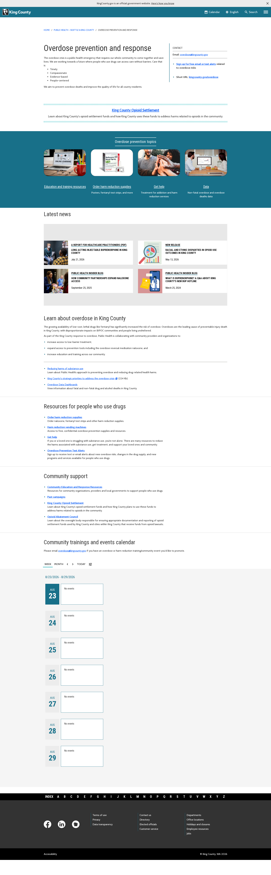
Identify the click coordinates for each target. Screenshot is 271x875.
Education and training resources (65, 186)
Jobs (189, 833)
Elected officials (148, 824)
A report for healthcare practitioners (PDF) (98, 244)
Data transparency (103, 824)
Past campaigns (56, 496)
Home (47, 30)
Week (48, 564)
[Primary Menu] (266, 12)
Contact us (145, 815)
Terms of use (100, 815)
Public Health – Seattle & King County (74, 30)
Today (81, 564)
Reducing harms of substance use (65, 368)
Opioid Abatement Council (62, 516)
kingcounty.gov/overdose (203, 77)
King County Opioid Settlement (135, 110)
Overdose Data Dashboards (62, 384)
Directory (145, 819)
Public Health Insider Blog (181, 273)
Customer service (149, 828)
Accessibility (50, 854)
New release (172, 244)
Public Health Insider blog (87, 273)
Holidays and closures (198, 824)
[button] (267, 3)
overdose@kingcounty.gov (194, 54)
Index (49, 797)
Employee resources (198, 828)
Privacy (96, 819)
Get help (159, 186)
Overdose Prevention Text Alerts (66, 450)
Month (58, 564)
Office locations (195, 819)
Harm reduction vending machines (66, 427)
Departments (194, 815)
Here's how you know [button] (162, 3)
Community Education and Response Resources (74, 486)
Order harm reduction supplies (112, 186)
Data (206, 186)
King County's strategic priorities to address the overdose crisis (80, 378)
